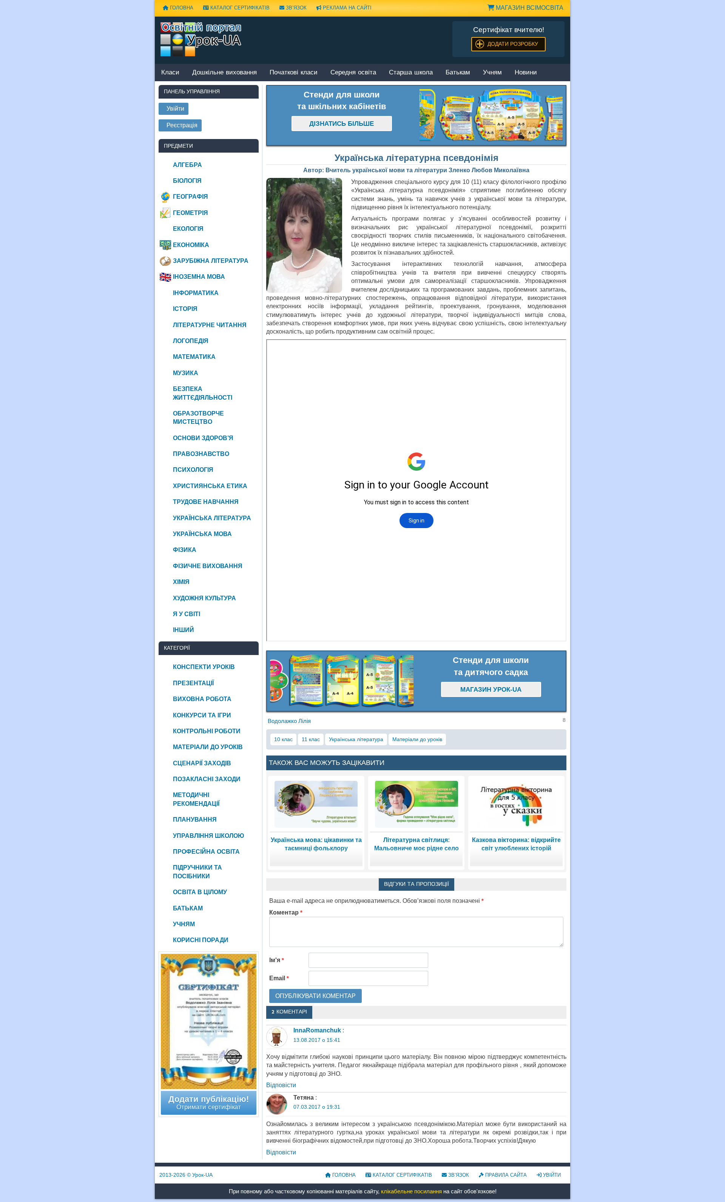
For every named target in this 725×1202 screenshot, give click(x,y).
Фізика (184, 550)
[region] (491, 115)
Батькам (458, 73)
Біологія (187, 181)
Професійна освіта (206, 851)
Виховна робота (202, 699)
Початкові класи (294, 73)
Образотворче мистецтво (198, 417)
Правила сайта (505, 1175)
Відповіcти (281, 1085)
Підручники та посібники (197, 871)
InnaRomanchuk (317, 1030)
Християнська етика (210, 486)
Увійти (551, 1175)
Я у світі (186, 614)
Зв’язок (295, 8)
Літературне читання (210, 325)
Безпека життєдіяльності (202, 393)
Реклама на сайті (346, 8)
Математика (194, 357)
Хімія (181, 582)
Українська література (356, 739)
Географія (190, 196)
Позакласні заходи (207, 779)
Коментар (285, 912)
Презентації (193, 683)
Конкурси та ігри (202, 715)
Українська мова (202, 534)
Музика (185, 373)
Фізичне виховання (207, 566)
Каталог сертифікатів (239, 8)
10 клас (283, 739)
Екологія (188, 229)
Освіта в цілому (200, 892)
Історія (185, 309)
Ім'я (276, 960)
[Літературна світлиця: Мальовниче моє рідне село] (416, 803)
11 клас (311, 739)
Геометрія (190, 213)
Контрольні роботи (207, 731)
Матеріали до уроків (417, 739)
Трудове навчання (206, 502)
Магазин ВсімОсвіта (528, 8)
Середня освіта (353, 73)
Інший (183, 630)
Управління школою (208, 836)
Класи (170, 73)
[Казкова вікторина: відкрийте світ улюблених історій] (516, 803)
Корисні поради (200, 940)
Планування (195, 819)
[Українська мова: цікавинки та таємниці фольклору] (316, 803)
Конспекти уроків (204, 667)
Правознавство (201, 454)
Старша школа (411, 73)
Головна (180, 8)
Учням (492, 73)
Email (279, 978)
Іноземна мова (199, 276)
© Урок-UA (186, 1175)
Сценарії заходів (202, 763)
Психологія (193, 470)
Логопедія (190, 341)
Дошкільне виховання (224, 73)
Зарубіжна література (210, 261)
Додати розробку (512, 44)
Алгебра (187, 165)
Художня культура (204, 598)
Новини (526, 73)
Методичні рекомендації (196, 799)
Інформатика (196, 293)
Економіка (191, 245)
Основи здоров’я (203, 438)
